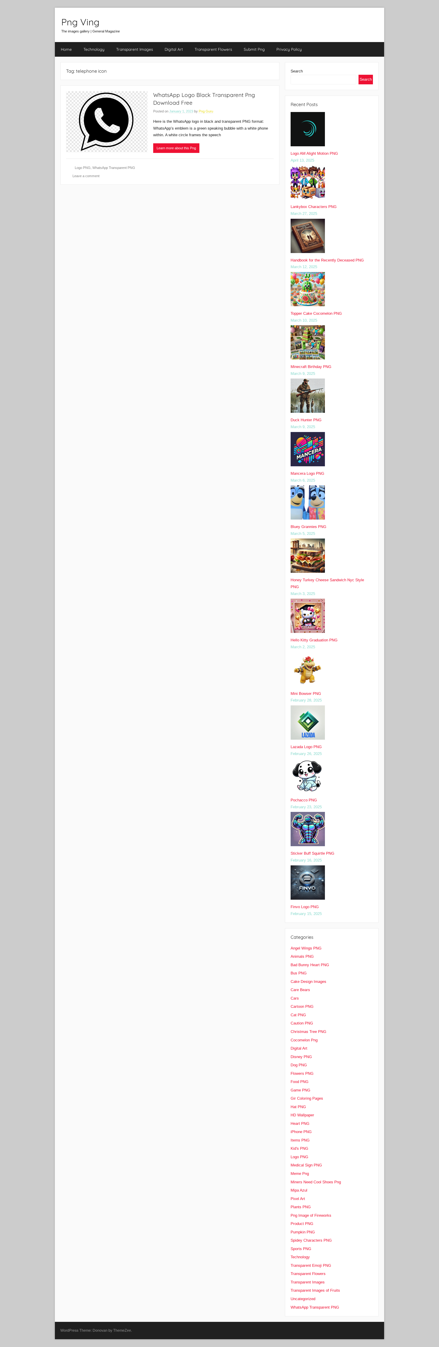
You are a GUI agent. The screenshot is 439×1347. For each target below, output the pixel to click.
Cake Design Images (308, 981)
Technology (93, 49)
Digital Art (174, 49)
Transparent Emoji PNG (311, 1265)
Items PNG (300, 1140)
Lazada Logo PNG (306, 747)
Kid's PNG (299, 1148)
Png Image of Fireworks (311, 1215)
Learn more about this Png (176, 148)
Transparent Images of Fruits (315, 1290)
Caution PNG (302, 1023)
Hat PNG (298, 1107)
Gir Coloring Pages (307, 1098)
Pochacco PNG (304, 800)
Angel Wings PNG (306, 948)
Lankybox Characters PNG (314, 207)
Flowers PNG (302, 1073)
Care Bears (300, 990)
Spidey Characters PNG (311, 1240)
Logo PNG (83, 168)
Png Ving (80, 22)
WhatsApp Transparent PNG (113, 168)
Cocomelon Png (304, 1040)
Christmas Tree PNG (308, 1032)
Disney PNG (301, 1057)
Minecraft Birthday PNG (311, 367)
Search (297, 71)
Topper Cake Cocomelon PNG (316, 313)
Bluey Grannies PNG (308, 527)
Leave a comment (85, 176)
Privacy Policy (289, 49)
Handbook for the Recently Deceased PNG (327, 260)
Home (66, 49)
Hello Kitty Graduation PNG (314, 640)
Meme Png (300, 1173)
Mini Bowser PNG (306, 693)
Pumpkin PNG (303, 1232)
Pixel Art (298, 1199)
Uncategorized (303, 1299)
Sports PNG (301, 1249)
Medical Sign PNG (306, 1165)
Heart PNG (300, 1123)
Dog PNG (299, 1065)
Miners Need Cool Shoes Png (316, 1182)
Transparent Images (134, 49)
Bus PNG (299, 973)
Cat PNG (298, 1015)
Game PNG (300, 1090)
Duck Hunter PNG (306, 420)
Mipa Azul (299, 1190)
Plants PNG (301, 1207)
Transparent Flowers (213, 49)
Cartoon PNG (302, 1006)
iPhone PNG (301, 1132)
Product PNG (302, 1224)
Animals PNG (302, 956)
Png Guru (206, 111)
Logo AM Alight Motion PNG (314, 153)
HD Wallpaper (302, 1115)
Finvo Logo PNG (305, 907)
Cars (295, 998)
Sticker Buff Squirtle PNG (312, 853)
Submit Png (254, 49)
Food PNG (299, 1082)
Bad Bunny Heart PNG (310, 965)
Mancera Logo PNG (307, 473)
